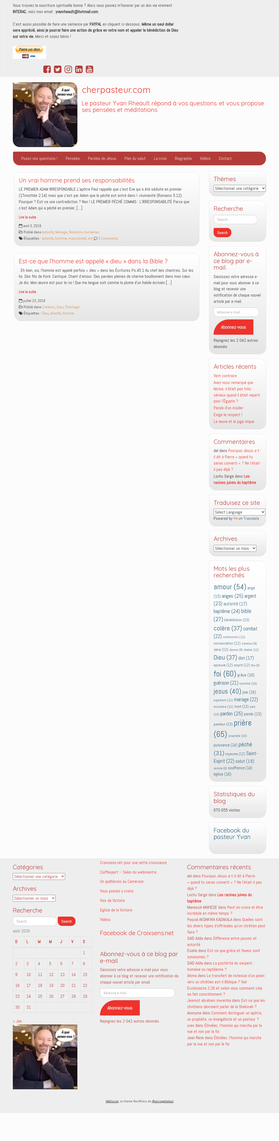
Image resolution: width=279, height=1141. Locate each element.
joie (249, 692)
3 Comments (108, 238)
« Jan (17, 1021)
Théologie (72, 307)
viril (90, 238)
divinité (55, 313)
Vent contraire (225, 376)
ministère (223, 706)
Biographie (183, 158)
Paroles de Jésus (102, 158)
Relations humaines (84, 232)
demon (236, 650)
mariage (246, 699)
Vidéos (205, 158)
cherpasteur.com (116, 89)
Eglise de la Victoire (116, 910)
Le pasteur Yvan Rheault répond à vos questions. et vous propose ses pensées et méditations (173, 106)
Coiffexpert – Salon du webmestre (128, 872)
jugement (223, 700)
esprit (242, 665)
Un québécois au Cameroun (122, 881)
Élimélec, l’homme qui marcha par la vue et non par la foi (224, 1041)
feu (255, 665)
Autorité (48, 232)
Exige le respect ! (228, 414)
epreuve (223, 665)
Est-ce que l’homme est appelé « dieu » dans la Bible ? (93, 261)
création (249, 643)
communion (234, 637)
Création (48, 307)
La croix (160, 158)
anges (232, 595)
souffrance (240, 767)
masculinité (77, 238)
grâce (245, 675)
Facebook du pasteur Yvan (232, 833)
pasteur (223, 724)
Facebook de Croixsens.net (137, 933)
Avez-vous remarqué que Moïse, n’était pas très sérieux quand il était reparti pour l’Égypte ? (237, 392)
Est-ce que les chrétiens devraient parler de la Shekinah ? (226, 1003)
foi (225, 674)
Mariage (61, 232)
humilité (248, 683)
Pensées (73, 158)
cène (221, 649)
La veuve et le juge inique (234, 421)
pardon (231, 713)
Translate (251, 518)
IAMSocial (112, 1101)
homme (61, 238)
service (220, 768)
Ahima (192, 975)
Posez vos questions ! (39, 158)
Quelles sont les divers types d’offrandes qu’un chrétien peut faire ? (226, 926)
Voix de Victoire (112, 900)
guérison (226, 683)
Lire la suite (27, 217)
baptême (227, 611)
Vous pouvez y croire (116, 891)
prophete (237, 736)
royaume (235, 754)
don (246, 658)
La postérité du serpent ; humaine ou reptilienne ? (220, 966)
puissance (225, 745)
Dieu (60, 307)
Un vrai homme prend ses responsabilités (77, 180)
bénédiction (236, 619)
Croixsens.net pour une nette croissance (133, 862)
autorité (47, 238)
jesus (227, 691)
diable (251, 650)
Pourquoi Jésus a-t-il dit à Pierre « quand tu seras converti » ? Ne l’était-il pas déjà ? (237, 460)
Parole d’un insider (228, 408)
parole (253, 713)
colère (228, 628)
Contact (225, 158)
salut (244, 761)
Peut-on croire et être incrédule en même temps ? (225, 910)
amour (230, 586)
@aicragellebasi (163, 1101)
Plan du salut (135, 158)
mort (241, 706)
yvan (190, 1025)
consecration (227, 643)
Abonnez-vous (233, 327)
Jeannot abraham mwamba (209, 1000)
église (222, 774)
